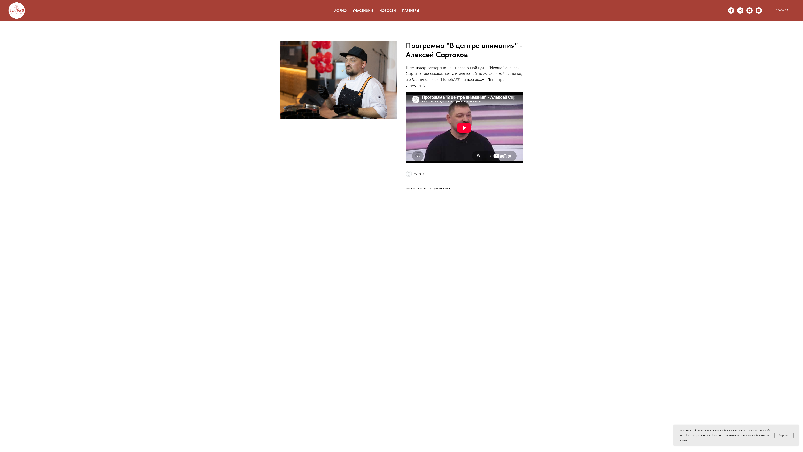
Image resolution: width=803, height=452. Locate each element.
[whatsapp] (759, 10)
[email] (749, 10)
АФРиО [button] (340, 11)
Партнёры (410, 11)
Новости (387, 11)
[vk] (740, 10)
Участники (363, 11)
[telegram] (731, 10)
